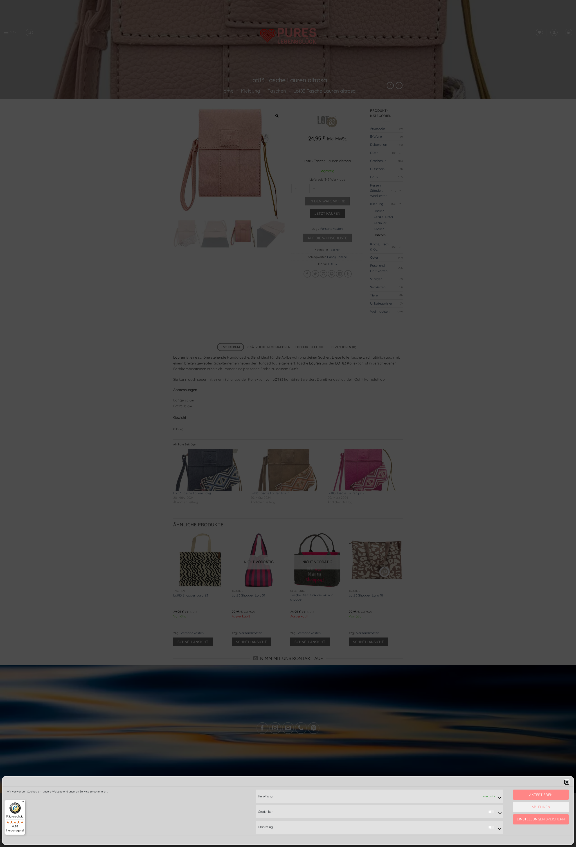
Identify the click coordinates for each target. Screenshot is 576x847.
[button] (567, 782)
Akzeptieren (541, 794)
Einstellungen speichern (541, 819)
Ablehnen (541, 807)
